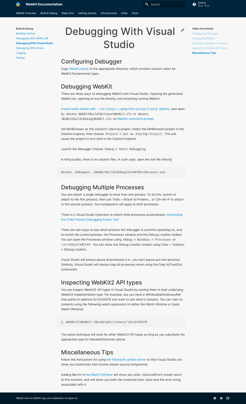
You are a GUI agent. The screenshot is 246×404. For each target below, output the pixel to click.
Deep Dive (68, 13)
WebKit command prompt (135, 119)
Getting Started (87, 13)
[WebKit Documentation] (18, 4)
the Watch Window (99, 374)
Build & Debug (49, 13)
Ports (135, 13)
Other (124, 13)
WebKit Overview (26, 13)
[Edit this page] (183, 30)
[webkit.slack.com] (221, 398)
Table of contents (202, 28)
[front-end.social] (215, 398)
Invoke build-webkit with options (115, 109)
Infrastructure (109, 13)
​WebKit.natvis (79, 69)
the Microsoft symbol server (126, 359)
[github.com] (228, 398)
